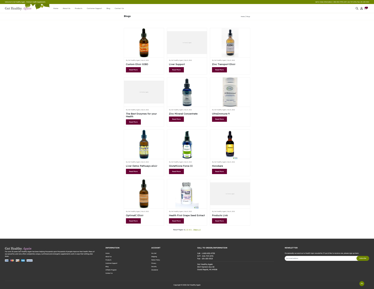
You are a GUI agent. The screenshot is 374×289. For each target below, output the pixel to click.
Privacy (153, 263)
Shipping (154, 256)
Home (55, 8)
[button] (361, 8)
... (192, 230)
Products (78, 8)
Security (154, 266)
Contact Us (119, 8)
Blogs (248, 16)
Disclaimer (154, 270)
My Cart (153, 253)
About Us (66, 8)
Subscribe (362, 258)
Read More (133, 70)
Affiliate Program (111, 270)
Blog (108, 8)
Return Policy (155, 260)
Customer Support (94, 8)
